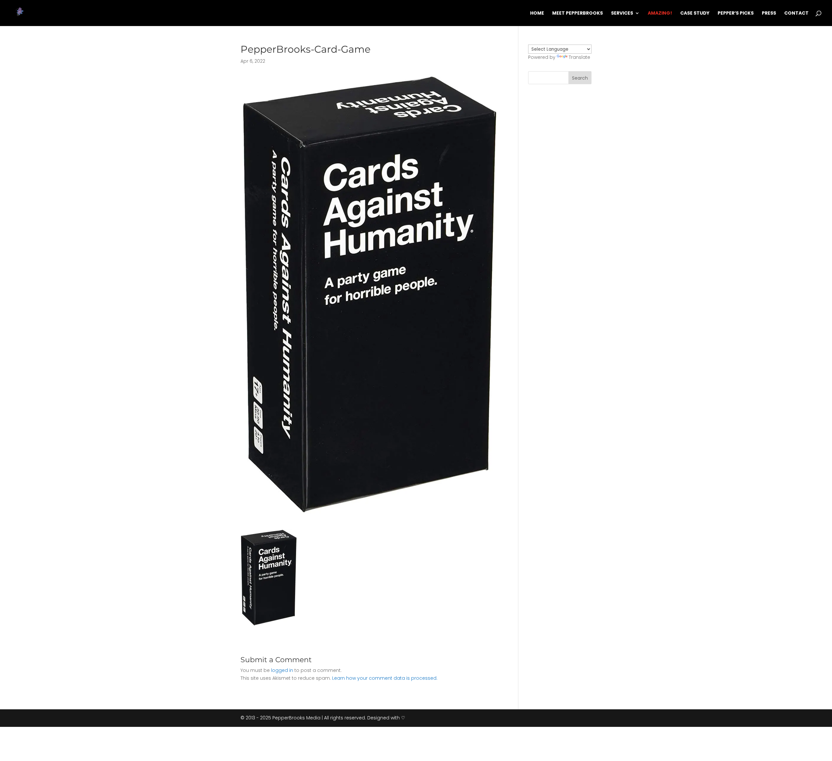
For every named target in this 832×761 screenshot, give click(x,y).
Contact (796, 13)
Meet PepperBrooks (577, 13)
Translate (579, 57)
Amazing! (660, 13)
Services (622, 13)
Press (769, 13)
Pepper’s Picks (736, 13)
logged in (282, 670)
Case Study (694, 13)
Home (537, 13)
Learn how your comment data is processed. (384, 678)
